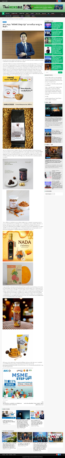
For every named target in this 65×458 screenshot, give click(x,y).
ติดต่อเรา (33, 16)
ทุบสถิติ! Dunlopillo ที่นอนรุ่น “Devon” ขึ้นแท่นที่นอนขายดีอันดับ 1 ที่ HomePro (9, 421)
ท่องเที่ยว (52, 13)
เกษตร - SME (48, 115)
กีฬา (48, 13)
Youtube (3, 454)
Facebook (10, 454)
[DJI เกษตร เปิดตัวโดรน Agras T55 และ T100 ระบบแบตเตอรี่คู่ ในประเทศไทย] (48, 132)
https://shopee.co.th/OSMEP (8, 365)
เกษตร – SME (38, 13)
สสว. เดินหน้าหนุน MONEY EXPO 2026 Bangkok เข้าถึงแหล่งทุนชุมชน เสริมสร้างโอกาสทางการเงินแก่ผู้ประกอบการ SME (57, 26)
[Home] (3, 13)
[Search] (62, 15)
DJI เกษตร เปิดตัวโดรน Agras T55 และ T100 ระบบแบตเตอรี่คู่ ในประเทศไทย (57, 132)
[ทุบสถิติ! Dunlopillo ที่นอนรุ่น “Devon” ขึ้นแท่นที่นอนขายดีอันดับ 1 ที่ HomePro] (9, 414)
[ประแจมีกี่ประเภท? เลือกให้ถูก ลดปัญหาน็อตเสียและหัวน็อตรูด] (24, 437)
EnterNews (36, 456)
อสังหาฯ (27, 13)
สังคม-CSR (44, 13)
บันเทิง (22, 16)
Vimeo (7, 454)
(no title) (46, 96)
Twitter (14, 454)
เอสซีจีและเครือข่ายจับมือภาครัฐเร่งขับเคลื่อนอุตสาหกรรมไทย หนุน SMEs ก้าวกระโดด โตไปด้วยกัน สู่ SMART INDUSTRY (57, 60)
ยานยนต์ (32, 13)
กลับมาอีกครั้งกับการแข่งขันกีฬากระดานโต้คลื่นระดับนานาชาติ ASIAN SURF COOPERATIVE (12, 403)
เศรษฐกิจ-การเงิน (14, 13)
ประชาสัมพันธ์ (27, 16)
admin (4, 29)
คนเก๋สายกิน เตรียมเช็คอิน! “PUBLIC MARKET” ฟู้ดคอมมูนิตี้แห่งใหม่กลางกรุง (33, 403)
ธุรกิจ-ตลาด (7, 13)
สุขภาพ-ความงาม (16, 16)
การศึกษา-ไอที (21, 13)
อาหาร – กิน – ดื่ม (8, 16)
